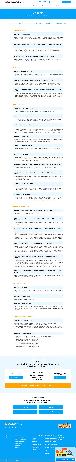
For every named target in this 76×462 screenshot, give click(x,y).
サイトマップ (16, 460)
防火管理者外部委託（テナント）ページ (33, 60)
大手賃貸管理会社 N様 (35, 446)
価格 (42, 5)
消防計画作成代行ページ (48, 189)
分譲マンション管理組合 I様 (36, 450)
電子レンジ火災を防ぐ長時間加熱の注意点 (51, 438)
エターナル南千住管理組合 (35, 442)
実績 (27, 5)
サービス (19, 5)
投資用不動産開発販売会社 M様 (36, 444)
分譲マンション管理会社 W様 (36, 447)
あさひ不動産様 (34, 438)
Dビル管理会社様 (34, 441)
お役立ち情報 (34, 5)
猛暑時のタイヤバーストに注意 (49, 435)
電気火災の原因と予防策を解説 (49, 447)
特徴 (13, 5)
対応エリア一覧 (61, 437)
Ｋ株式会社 (33, 439)
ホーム (7, 5)
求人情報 (60, 439)
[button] (75, 447)
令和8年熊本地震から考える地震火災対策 (51, 436)
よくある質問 (49, 5)
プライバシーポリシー (9, 460)
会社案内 (57, 5)
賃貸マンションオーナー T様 (36, 449)
